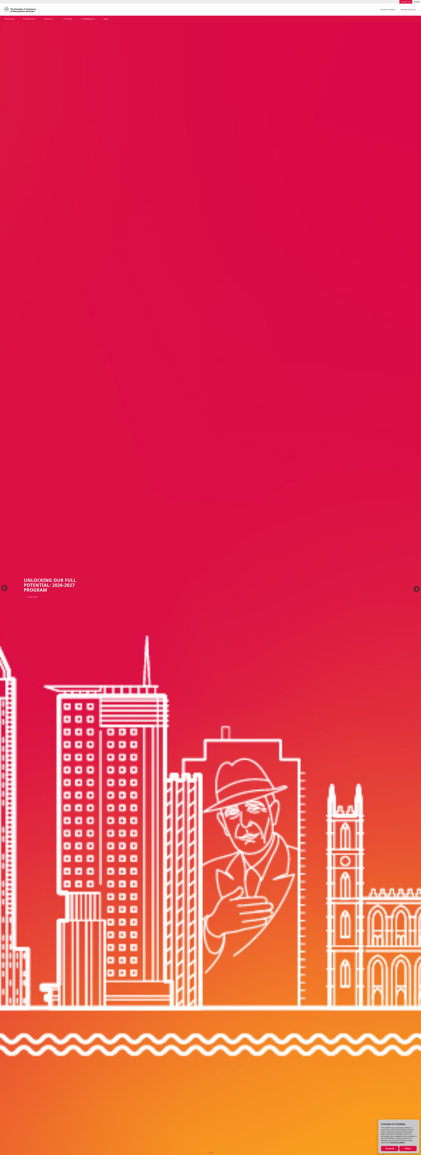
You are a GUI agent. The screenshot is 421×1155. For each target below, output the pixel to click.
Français (416, 2)
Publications (29, 19)
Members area (405, 2)
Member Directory (408, 10)
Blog (106, 19)
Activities (67, 19)
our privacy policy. (397, 1143)
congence (88, 19)
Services (48, 19)
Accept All (390, 1148)
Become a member (388, 10)
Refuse (408, 1148)
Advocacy (9, 19)
